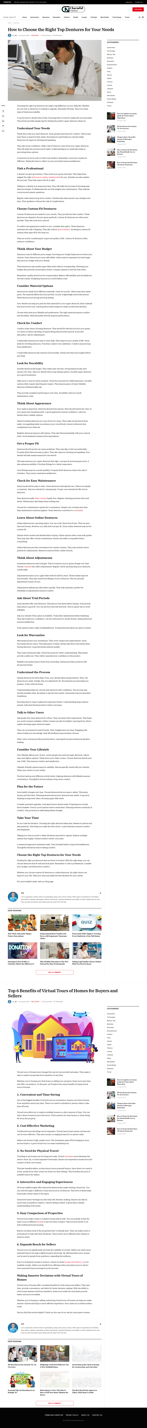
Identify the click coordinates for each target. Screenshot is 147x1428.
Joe (15, 35)
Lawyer (84, 17)
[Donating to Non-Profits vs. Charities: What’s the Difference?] (22, 950)
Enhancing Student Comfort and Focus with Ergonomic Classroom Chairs (53, 936)
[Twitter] (3, 116)
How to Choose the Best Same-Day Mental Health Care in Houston (127, 152)
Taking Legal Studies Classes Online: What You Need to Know (86, 963)
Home (24, 17)
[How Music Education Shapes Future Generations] (22, 922)
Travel (127, 17)
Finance (109, 82)
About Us (129, 2)
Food (108, 71)
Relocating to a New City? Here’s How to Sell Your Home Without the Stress (54, 1392)
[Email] (3, 131)
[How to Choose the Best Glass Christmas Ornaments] (111, 165)
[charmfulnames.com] (74, 9)
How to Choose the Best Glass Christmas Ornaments (127, 164)
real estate (68, 1156)
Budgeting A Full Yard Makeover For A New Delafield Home (54, 1366)
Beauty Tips (111, 54)
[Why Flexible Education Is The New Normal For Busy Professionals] (54, 950)
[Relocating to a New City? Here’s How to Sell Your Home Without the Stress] (54, 1379)
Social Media (111, 99)
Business (46, 17)
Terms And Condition (54, 1415)
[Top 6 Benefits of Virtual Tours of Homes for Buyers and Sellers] (54, 1036)
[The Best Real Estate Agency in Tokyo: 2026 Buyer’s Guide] (86, 1379)
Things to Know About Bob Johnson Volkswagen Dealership (126, 139)
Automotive (34, 17)
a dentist (27, 566)
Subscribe (138, 9)
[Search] (139, 17)
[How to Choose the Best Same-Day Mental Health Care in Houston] (111, 152)
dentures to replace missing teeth (46, 177)
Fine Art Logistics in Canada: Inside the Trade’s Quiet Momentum (127, 116)
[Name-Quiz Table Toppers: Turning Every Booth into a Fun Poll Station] (86, 922)
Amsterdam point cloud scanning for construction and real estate (85, 1366)
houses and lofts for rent (75, 1262)
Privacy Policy (72, 1415)
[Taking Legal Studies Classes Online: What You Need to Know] (86, 950)
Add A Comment (54, 972)
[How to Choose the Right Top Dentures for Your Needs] (54, 70)
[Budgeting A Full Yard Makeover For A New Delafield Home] (54, 1353)
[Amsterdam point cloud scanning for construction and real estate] (86, 1353)
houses (40, 1222)
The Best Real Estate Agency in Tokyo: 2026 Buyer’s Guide (84, 1391)
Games (109, 75)
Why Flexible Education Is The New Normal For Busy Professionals (54, 963)
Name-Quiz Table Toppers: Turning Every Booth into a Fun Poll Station (86, 935)
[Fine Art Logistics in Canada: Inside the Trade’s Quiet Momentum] (111, 116)
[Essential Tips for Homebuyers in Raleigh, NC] (22, 1379)
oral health (78, 510)
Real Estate (105, 17)
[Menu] (143, 17)
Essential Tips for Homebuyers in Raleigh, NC (21, 1391)
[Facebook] (3, 111)
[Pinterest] (3, 126)
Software (110, 102)
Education (56, 17)
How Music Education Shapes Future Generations (20, 935)
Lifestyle (94, 17)
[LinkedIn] (3, 121)
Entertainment (112, 65)
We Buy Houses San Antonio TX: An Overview (30, 2)
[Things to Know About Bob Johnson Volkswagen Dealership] (111, 139)
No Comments (47, 35)
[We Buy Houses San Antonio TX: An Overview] (111, 128)
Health (75, 17)
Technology (116, 17)
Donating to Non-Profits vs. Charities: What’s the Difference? (21, 963)
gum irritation (64, 229)
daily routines (41, 498)
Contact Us (138, 2)
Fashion (67, 17)
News (109, 92)
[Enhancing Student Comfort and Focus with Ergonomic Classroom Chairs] (54, 922)
